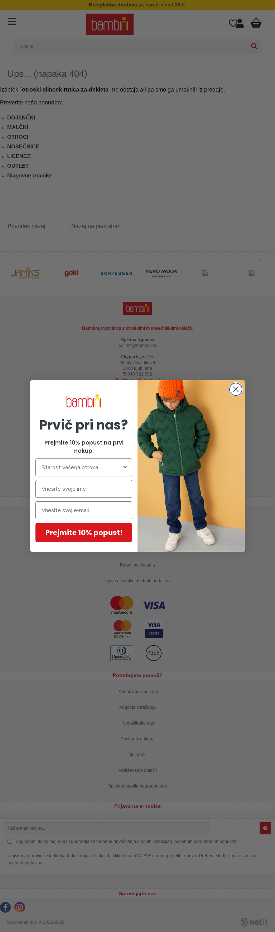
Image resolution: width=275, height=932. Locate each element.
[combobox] (82, 467)
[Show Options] (125, 467)
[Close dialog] (236, 389)
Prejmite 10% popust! (83, 533)
